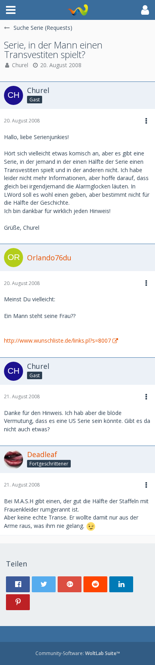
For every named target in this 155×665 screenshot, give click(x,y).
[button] (10, 10)
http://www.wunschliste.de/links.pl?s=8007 (57, 340)
